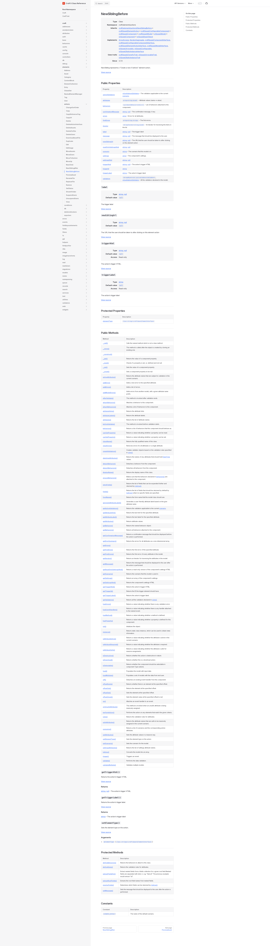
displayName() (108, 472)
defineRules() (108, 867)
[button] (74, 9)
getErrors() (107, 545)
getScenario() (108, 574)
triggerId (106, 169)
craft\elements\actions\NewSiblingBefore (135, 28)
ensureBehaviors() (109, 478)
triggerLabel (107, 173)
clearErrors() (107, 446)
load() (105, 671)
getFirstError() (108, 550)
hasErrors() (107, 604)
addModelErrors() (109, 393)
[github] (206, 3)
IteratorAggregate (137, 40)
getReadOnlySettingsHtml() (113, 569)
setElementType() (109, 739)
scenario (126, 96)
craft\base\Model (145, 34)
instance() (106, 632)
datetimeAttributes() (110, 458)
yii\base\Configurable (143, 49)
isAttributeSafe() (109, 650)
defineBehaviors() (109, 863)
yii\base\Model (160, 34)
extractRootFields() (110, 881)
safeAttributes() (108, 722)
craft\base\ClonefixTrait (128, 55)
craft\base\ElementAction (129, 31)
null (129, 112)
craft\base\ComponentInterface (157, 40)
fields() (105, 492)
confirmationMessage (111, 112)
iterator (105, 126)
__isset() (106, 363)
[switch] (200, 3)
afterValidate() (108, 398)
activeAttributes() (109, 377)
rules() (130, 452)
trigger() (106, 756)
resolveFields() (108, 885)
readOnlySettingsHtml (111, 147)
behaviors (106, 106)
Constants (189, 30)
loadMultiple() (108, 675)
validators (106, 179)
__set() (105, 367)
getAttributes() (108, 521)
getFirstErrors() (108, 554)
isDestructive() (108, 656)
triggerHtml (107, 164)
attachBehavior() (109, 402)
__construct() (107, 354)
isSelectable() (108, 665)
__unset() (106, 371)
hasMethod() (107, 615)
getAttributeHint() (109, 513)
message (106, 136)
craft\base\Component (128, 34)
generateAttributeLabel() (112, 503)
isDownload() (108, 660)
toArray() (138, 486)
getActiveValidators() (110, 508)
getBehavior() (108, 526)
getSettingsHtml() (109, 582)
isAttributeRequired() (110, 644)
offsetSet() (107, 693)
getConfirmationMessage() (113, 535)
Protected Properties (193, 20)
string (125, 112)
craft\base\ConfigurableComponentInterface (136, 43)
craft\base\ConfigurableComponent (155, 31)
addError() (106, 383)
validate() (106, 761)
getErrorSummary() (109, 541)
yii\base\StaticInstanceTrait (129, 58)
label (105, 132)
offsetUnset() (108, 697)
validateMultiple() (109, 765)
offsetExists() (108, 684)
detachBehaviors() (109, 468)
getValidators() (108, 600)
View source (106, 72)
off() (104, 680)
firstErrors (106, 120)
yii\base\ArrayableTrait (147, 55)
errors (105, 116)
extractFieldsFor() (109, 874)
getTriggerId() (108, 591)
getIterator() (107, 558)
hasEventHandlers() (110, 610)
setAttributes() (108, 735)
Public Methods (191, 23)
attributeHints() (108, 411)
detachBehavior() (109, 464)
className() (107, 441)
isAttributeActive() (109, 639)
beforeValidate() (109, 424)
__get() (105, 359)
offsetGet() (107, 688)
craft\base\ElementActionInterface (132, 46)
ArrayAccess (124, 40)
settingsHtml (107, 160)
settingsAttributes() (110, 748)
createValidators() (109, 451)
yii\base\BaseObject (145, 37)
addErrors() (107, 387)
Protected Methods (192, 27)
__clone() (106, 349)
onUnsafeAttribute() (110, 707)
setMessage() (108, 891)
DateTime (166, 457)
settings (106, 156)
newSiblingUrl (108, 141)
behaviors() (107, 428)
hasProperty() (108, 621)
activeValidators (109, 95)
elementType (108, 321)
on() (104, 701)
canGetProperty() (109, 433)
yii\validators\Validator (131, 93)
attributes (106, 100)
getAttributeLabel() (110, 517)
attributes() (107, 420)
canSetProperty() (109, 437)
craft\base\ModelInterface (157, 46)
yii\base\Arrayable (126, 49)
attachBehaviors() (109, 407)
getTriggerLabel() (109, 595)
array (124, 116)
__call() (105, 343)
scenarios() (107, 729)
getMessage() (108, 564)
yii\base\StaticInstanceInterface (131, 51)
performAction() (108, 712)
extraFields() (107, 485)
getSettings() (107, 578)
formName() (107, 497)
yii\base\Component (127, 37)
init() (104, 626)
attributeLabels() (109, 415)
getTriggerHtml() (109, 587)
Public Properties (192, 17)
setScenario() (108, 743)
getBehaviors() (108, 530)
